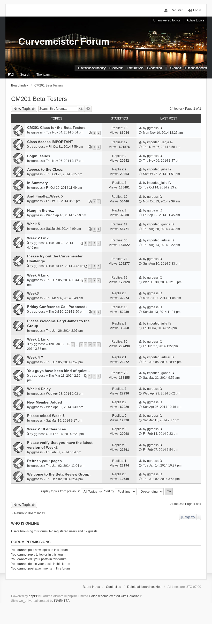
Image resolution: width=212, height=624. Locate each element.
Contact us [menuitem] (113, 587)
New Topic (22, 108)
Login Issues (38, 156)
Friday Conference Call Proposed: (57, 307)
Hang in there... (40, 210)
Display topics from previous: (60, 491)
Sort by (109, 491)
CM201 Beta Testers (39, 98)
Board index (91, 587)
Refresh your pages (44, 461)
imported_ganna (158, 224)
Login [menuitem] (197, 10)
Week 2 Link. (38, 238)
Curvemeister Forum (63, 41)
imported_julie (157, 169)
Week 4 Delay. (39, 389)
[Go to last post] (160, 128)
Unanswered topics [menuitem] (166, 20)
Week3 (33, 293)
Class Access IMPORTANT (50, 142)
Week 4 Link (38, 275)
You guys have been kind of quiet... (58, 371)
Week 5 (33, 224)
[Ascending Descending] (151, 491)
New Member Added (44, 402)
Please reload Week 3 (46, 416)
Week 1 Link (38, 339)
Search (81, 109)
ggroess (37, 132)
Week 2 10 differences (46, 429)
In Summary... (39, 183)
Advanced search (88, 109)
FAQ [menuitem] (11, 74)
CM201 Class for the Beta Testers (56, 127)
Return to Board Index (29, 513)
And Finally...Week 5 (45, 196)
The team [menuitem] (43, 74)
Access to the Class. (45, 169)
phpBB (33, 596)
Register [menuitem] (177, 10)
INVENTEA (62, 601)
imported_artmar (158, 240)
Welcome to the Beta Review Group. (58, 474)
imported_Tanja (158, 142)
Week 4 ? (35, 357)
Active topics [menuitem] (195, 20)
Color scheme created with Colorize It (115, 596)
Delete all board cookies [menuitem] (144, 587)
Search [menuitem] (25, 74)
